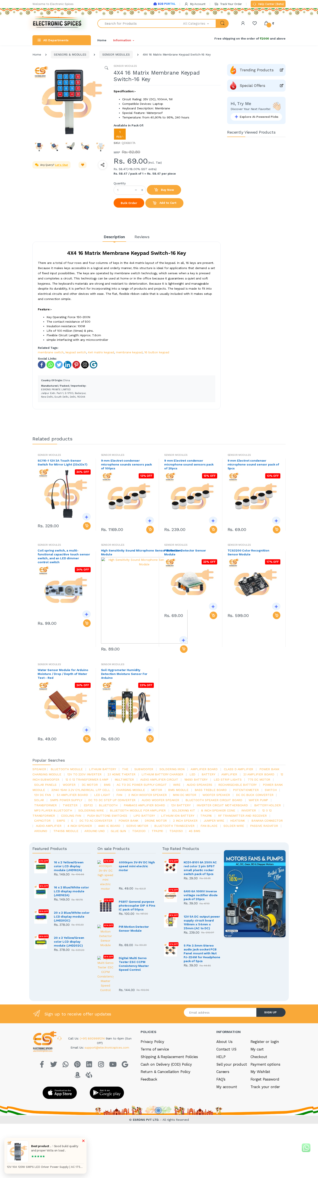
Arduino (40, 831)
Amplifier (229, 774)
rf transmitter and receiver (242, 815)
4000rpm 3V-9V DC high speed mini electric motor (137, 866)
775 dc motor (259, 779)
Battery (208, 774)
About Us (224, 1041)
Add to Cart (167, 202)
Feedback (149, 1079)
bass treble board (211, 790)
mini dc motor (184, 795)
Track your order (265, 1087)
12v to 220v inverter (84, 774)
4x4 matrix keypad (101, 352)
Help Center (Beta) (270, 4)
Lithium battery (102, 769)
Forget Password (265, 1079)
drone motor (156, 820)
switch (270, 790)
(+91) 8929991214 (93, 1038)
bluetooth (108, 805)
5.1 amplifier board (72, 795)
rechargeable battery (237, 784)
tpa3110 (157, 831)
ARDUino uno (94, 831)
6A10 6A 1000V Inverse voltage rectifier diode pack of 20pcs (201, 895)
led (193, 774)
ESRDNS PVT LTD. (146, 1119)
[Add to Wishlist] (83, 165)
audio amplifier (48, 825)
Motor (156, 790)
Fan (119, 795)
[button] (199, 23)
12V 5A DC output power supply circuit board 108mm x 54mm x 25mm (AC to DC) (202, 922)
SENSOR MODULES (116, 54)
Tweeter (70, 805)
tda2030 (139, 831)
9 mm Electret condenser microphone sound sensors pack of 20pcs (189, 464)
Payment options (265, 1064)
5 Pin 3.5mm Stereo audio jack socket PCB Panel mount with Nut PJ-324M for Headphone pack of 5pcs (202, 953)
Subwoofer (143, 769)
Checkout (259, 1057)
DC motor (90, 784)
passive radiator (264, 825)
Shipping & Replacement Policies (169, 1057)
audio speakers (199, 784)
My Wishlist (260, 1072)
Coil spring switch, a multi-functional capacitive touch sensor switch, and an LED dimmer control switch (64, 556)
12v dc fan (42, 795)
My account (226, 1087)
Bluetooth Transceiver (174, 825)
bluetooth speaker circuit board (214, 800)
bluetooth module (67, 769)
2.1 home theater (121, 774)
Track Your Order (230, 4)
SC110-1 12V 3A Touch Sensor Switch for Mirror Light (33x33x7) (62, 462)
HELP (220, 1057)
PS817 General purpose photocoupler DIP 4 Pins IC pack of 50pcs (137, 905)
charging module (130, 790)
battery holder (267, 805)
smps (61, 820)
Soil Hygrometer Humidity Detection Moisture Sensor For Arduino (124, 673)
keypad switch (76, 352)
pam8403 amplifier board (144, 805)
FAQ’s (220, 1079)
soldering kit (183, 810)
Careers (222, 1072)
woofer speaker (216, 795)
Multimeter (124, 779)
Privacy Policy (152, 1041)
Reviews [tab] (142, 236)
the (125, 769)
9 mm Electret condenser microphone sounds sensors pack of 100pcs (126, 464)
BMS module (178, 790)
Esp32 (88, 805)
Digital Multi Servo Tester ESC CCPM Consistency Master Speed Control (134, 963)
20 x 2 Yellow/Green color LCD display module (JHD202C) (69, 941)
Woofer (69, 784)
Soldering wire (91, 810)
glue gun (118, 831)
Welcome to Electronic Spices (53, 4)
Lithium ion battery (177, 815)
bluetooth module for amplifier (138, 810)
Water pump (258, 800)
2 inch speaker (185, 820)
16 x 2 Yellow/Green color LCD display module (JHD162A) (69, 866)
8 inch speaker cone (218, 810)
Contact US (226, 1049)
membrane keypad (129, 352)
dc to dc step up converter (111, 800)
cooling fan (71, 815)
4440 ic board (109, 825)
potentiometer (246, 790)
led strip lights (228, 779)
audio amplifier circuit (159, 779)
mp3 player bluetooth (53, 810)
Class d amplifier (238, 769)
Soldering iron (172, 769)
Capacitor (42, 820)
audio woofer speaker (160, 800)
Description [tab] (114, 236)
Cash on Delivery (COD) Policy (166, 1064)
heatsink (237, 820)
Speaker (39, 769)
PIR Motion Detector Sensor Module (185, 552)
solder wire (233, 825)
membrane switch (51, 352)
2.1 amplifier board (258, 774)
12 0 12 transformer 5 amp (87, 779)
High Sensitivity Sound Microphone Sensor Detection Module (141, 552)
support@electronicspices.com (107, 1047)
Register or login (265, 1041)
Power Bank (129, 820)
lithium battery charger (162, 774)
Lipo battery (144, 815)
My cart (257, 1049)
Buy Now (167, 189)
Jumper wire (214, 820)
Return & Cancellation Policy (165, 1072)
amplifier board (204, 769)
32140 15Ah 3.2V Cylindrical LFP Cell (80, 790)
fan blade (209, 825)
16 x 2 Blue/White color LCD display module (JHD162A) (71, 891)
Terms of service (155, 1049)
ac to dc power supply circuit (142, 784)
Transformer (45, 805)
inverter (248, 810)
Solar (39, 800)
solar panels (45, 784)
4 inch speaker (79, 825)
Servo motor (137, 825)
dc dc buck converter (254, 795)
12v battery (180, 805)
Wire (176, 784)
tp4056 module (65, 831)
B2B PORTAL (166, 3)
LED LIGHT (102, 795)
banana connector (267, 820)
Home (101, 40)
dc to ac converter (95, 820)
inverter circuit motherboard (222, 805)
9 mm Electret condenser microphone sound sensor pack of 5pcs (253, 464)
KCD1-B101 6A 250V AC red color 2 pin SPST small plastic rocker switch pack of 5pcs (200, 868)
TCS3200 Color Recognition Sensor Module (248, 552)
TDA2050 (176, 831)
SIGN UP (270, 1012)
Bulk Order (129, 203)
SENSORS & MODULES (70, 54)
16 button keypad (156, 352)
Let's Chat (61, 164)
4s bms (194, 831)
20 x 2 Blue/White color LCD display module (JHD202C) (72, 916)
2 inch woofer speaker (147, 795)
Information (122, 40)
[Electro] (57, 23)
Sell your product (231, 1064)
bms (107, 784)
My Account (197, 4)
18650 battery (195, 779)
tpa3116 (206, 815)
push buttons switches (107, 815)
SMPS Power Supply (66, 800)
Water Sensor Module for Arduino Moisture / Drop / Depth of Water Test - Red (63, 673)
